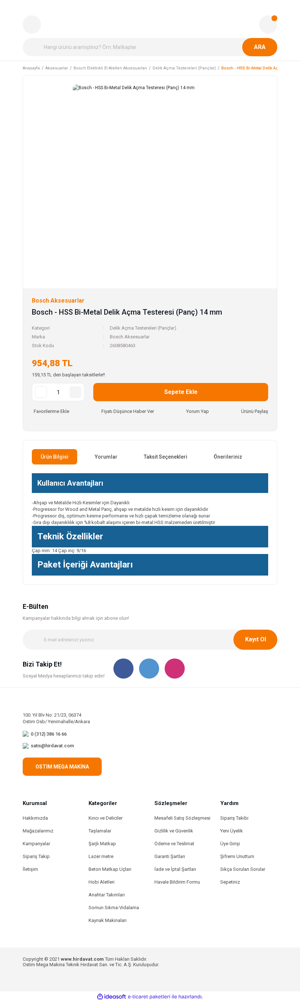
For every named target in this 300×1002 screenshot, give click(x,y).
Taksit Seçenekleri (165, 457)
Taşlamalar (100, 831)
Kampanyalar (36, 843)
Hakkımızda (35, 818)
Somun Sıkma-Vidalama (114, 907)
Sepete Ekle (181, 391)
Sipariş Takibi (234, 818)
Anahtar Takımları (107, 894)
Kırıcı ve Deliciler (106, 818)
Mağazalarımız (38, 831)
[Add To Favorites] (50, 411)
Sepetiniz (230, 882)
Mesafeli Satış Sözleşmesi (182, 818)
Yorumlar (106, 457)
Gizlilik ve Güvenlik (173, 831)
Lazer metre (101, 856)
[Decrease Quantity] (41, 392)
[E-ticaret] (149, 997)
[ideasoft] (111, 996)
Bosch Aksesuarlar (130, 336)
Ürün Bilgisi (54, 457)
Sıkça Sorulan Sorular (242, 869)
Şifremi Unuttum (237, 856)
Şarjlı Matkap (102, 843)
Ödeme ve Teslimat (174, 843)
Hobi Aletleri (102, 882)
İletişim (30, 869)
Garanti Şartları (169, 856)
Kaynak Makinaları (108, 920)
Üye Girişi (230, 843)
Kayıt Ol (255, 639)
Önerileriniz (228, 457)
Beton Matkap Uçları (110, 869)
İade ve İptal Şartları (175, 869)
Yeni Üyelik (231, 831)
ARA (260, 46)
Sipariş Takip (36, 856)
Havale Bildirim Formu (177, 882)
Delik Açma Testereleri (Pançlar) (143, 328)
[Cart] (268, 24)
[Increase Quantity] (75, 392)
